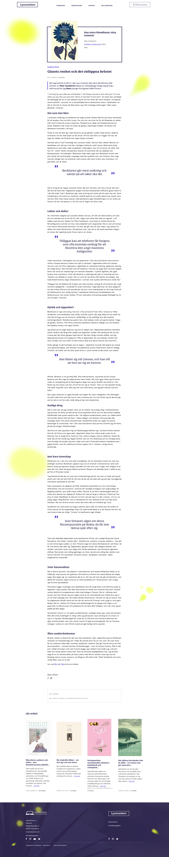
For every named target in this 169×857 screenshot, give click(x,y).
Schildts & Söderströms (93, 44)
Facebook (48, 678)
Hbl (62, 664)
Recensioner (76, 5)
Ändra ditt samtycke (59, 845)
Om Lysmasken (107, 5)
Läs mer (37, 786)
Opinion (91, 5)
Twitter (51, 678)
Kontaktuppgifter (32, 835)
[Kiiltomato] (139, 6)
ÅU (55, 664)
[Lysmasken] (27, 6)
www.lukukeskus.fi (32, 832)
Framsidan (60, 5)
